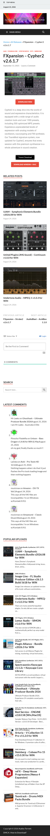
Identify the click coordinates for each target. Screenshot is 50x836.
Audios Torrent (25, 828)
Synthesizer (24, 51)
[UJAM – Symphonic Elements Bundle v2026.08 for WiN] (25, 195)
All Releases (16, 42)
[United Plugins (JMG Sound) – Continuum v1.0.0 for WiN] (25, 238)
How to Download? (19, 832)
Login (43, 336)
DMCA (6, 832)
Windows (38, 51)
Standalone (13, 51)
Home (6, 42)
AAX (4, 51)
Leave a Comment (28, 66)
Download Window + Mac (25, 164)
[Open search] (43, 32)
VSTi (31, 51)
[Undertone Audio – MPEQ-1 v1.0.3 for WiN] (25, 281)
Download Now (25, 102)
